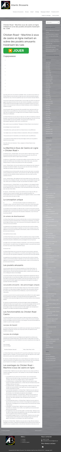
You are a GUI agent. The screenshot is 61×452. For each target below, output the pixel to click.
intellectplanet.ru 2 (50, 251)
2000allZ (47, 159)
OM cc (47, 275)
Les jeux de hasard (13, 83)
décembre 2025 (49, 77)
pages (47, 282)
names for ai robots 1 (50, 261)
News (47, 265)
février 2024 (48, 113)
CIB (46, 229)
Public (47, 291)
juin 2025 (48, 89)
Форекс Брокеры (49, 347)
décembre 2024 (49, 101)
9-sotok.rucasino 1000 (50, 193)
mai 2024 (48, 107)
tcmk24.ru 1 (48, 323)
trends (47, 329)
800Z (47, 189)
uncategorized (49, 331)
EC (46, 239)
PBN (47, 287)
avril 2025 (48, 93)
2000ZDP (48, 163)
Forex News (48, 247)
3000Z (47, 171)
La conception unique (14, 65)
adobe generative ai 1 (50, 197)
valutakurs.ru (48, 333)
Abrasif (31, 11)
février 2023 (48, 119)
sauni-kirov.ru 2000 (50, 295)
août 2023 (48, 115)
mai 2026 (48, 66)
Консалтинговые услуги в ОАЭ (52, 339)
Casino (47, 223)
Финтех (47, 345)
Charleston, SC (49, 43)
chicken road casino (9, 202)
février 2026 (48, 73)
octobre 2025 (48, 81)
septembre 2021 (49, 131)
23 (46, 165)
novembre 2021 (49, 129)
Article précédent (5, 430)
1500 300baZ (48, 148)
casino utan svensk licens (51, 225)
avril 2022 (48, 127)
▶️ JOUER (16, 50)
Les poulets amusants (14, 71)
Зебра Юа (48, 337)
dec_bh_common (49, 233)
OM (46, 273)
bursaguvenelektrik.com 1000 (52, 221)
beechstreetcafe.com (50, 211)
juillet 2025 (48, 87)
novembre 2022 (49, 121)
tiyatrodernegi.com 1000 (51, 327)
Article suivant (38, 430)
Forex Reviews (49, 249)
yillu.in (47, 335)
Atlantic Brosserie (19, 5)
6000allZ (47, 183)
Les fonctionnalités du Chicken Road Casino (22, 80)
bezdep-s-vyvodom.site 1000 (52, 213)
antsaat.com (48, 203)
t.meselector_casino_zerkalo (52, 318)
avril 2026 (48, 69)
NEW (47, 263)
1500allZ (47, 151)
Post (47, 289)
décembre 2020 (49, 133)
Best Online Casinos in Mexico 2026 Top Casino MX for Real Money (52, 36)
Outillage (37, 11)
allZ (46, 199)
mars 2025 (48, 95)
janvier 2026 (48, 75)
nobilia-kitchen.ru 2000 (51, 267)
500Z (47, 179)
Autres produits (55, 15)
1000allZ (47, 146)
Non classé (48, 269)
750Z (47, 187)
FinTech (47, 245)
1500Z (47, 153)
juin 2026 (48, 64)
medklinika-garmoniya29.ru (51, 259)
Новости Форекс (49, 343)
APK (47, 205)
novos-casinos (49, 271)
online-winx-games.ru (50, 280)
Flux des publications (50, 356)
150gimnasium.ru (49, 155)
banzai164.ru (48, 209)
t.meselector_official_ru (51, 321)
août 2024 (48, 105)
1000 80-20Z (48, 144)
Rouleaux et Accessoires (18, 11)
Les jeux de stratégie (13, 86)
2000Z (47, 161)
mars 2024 (48, 111)
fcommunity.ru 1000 (50, 243)
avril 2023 (48, 117)
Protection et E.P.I (55, 11)
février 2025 (48, 97)
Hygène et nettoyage (46, 15)
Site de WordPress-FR (50, 360)
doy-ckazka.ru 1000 (50, 237)
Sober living (48, 297)
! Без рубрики (49, 140)
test (46, 325)
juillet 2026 (48, 62)
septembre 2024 (49, 103)
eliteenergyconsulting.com (51, 241)
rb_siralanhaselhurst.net (51, 293)
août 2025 (48, 85)
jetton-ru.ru (48, 253)
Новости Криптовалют (51, 341)
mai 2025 (48, 91)
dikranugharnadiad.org (50, 235)
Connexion (48, 354)
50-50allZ (48, 177)
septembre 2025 (49, 83)
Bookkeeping (48, 217)
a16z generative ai (49, 195)
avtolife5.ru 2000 (49, 207)
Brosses (27, 11)
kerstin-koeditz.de (50, 257)
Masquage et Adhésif (45, 11)
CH (46, 227)
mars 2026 (48, 70)
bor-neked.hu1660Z (50, 219)
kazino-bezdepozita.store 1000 (52, 255)
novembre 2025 (49, 79)
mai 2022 (48, 125)
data (47, 231)
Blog (5, 30)
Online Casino (49, 277)
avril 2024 (48, 109)
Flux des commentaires (51, 358)
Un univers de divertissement (16, 68)
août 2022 (48, 123)
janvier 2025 (48, 99)
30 (46, 169)
